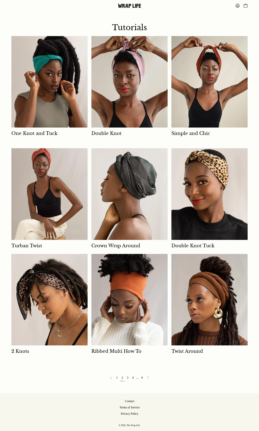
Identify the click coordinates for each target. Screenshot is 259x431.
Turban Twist (26, 245)
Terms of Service (129, 407)
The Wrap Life (133, 425)
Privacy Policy (129, 413)
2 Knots (20, 351)
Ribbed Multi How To (116, 351)
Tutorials (129, 27)
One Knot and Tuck (34, 133)
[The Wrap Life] (129, 6)
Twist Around (187, 351)
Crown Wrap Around (115, 245)
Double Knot (106, 133)
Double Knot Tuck (192, 245)
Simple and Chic (190, 133)
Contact (129, 401)
